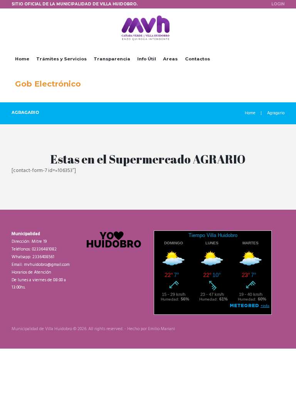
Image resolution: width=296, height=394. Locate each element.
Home (22, 59)
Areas (170, 59)
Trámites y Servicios (61, 59)
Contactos (197, 59)
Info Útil (146, 59)
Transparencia (112, 59)
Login (277, 4)
